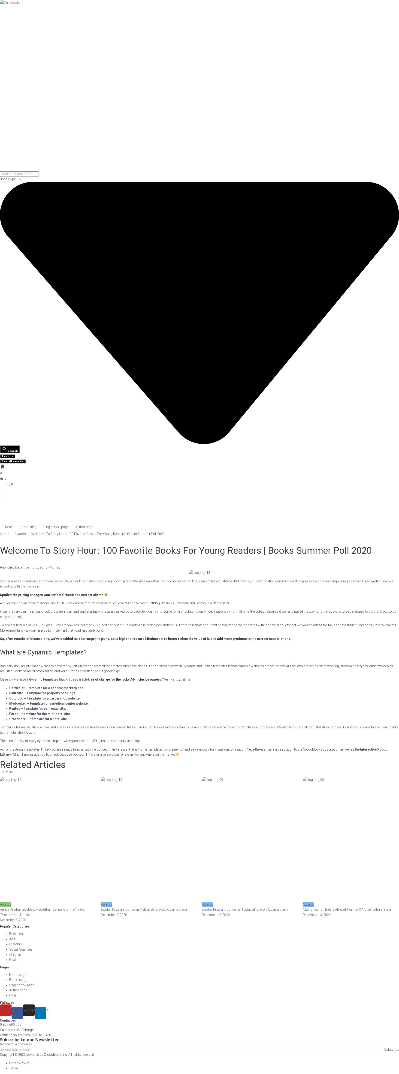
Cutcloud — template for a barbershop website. (45, 698)
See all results (13, 461)
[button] (6, 772)
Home (4, 534)
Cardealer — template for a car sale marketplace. (46, 688)
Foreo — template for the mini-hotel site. (40, 714)
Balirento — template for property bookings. (42, 693)
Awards (20, 534)
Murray (55, 567)
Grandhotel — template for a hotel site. (38, 719)
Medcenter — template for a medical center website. (49, 703)
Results (7, 456)
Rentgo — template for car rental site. (37, 708)
